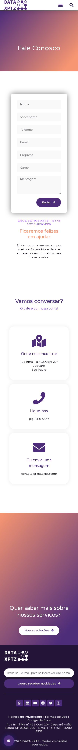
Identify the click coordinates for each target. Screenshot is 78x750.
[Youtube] (35, 703)
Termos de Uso (55, 716)
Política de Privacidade (25, 716)
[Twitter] (50, 703)
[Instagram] (58, 703)
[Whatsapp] (19, 703)
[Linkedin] (27, 703)
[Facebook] (43, 703)
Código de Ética (39, 720)
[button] (60, 5)
